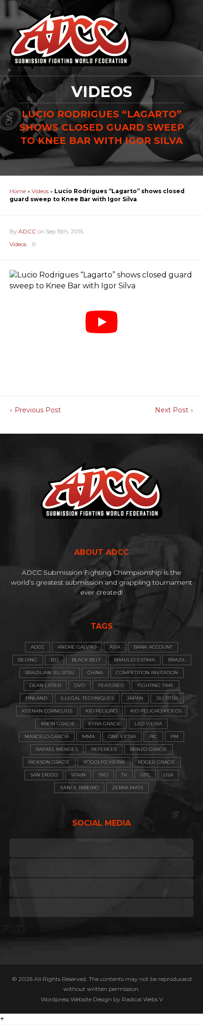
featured (111, 685)
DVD (79, 685)
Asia (115, 647)
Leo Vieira (148, 724)
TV (124, 775)
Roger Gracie (156, 762)
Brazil (177, 660)
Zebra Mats (127, 787)
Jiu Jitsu (167, 698)
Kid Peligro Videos (156, 711)
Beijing (27, 660)
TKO (103, 775)
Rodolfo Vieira (104, 762)
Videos (40, 191)
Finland (36, 698)
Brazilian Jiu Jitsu (49, 672)
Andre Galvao (77, 647)
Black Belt (86, 660)
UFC (145, 775)
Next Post (171, 410)
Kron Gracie (58, 724)
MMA (88, 736)
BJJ (55, 660)
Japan (135, 698)
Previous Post (38, 410)
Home (17, 191)
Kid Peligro (101, 711)
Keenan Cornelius (47, 711)
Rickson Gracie (49, 762)
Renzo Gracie (148, 749)
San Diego (44, 775)
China (95, 672)
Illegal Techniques (87, 698)
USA (168, 775)
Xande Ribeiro (79, 787)
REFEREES (104, 749)
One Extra (122, 736)
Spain (78, 775)
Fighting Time (155, 685)
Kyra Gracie (104, 724)
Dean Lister (45, 685)
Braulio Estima (134, 660)
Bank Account (153, 647)
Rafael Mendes (57, 749)
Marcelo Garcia (47, 736)
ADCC (27, 231)
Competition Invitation (147, 672)
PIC (153, 736)
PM (174, 736)
